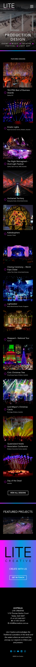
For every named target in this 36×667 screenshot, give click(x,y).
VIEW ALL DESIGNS (18, 493)
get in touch (18, 577)
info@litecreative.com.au (18, 623)
